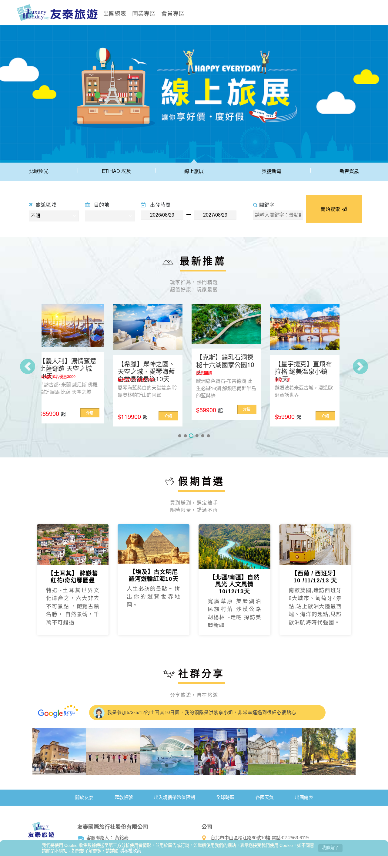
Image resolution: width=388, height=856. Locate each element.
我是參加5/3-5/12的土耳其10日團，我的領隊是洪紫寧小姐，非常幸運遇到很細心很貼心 (201, 712)
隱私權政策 (130, 850)
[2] (185, 435)
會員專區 (172, 13)
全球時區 (225, 797)
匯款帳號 (124, 797)
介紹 (96, 416)
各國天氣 (265, 797)
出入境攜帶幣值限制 (174, 797)
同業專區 (143, 13)
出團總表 (114, 13)
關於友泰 (84, 797)
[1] (179, 435)
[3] (191, 435)
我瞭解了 (330, 847)
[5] (202, 435)
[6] (208, 435)
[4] (197, 435)
